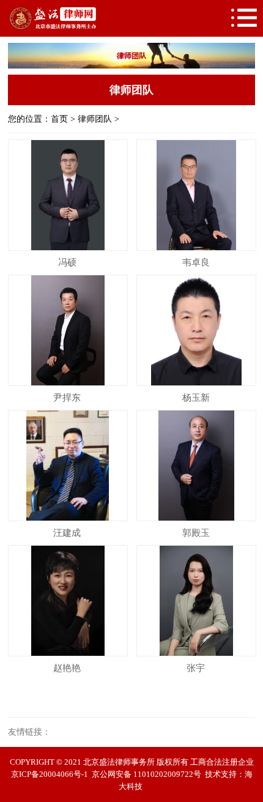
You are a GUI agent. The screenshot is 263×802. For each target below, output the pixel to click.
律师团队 (95, 119)
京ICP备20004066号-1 (49, 774)
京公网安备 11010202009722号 (146, 774)
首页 (59, 119)
